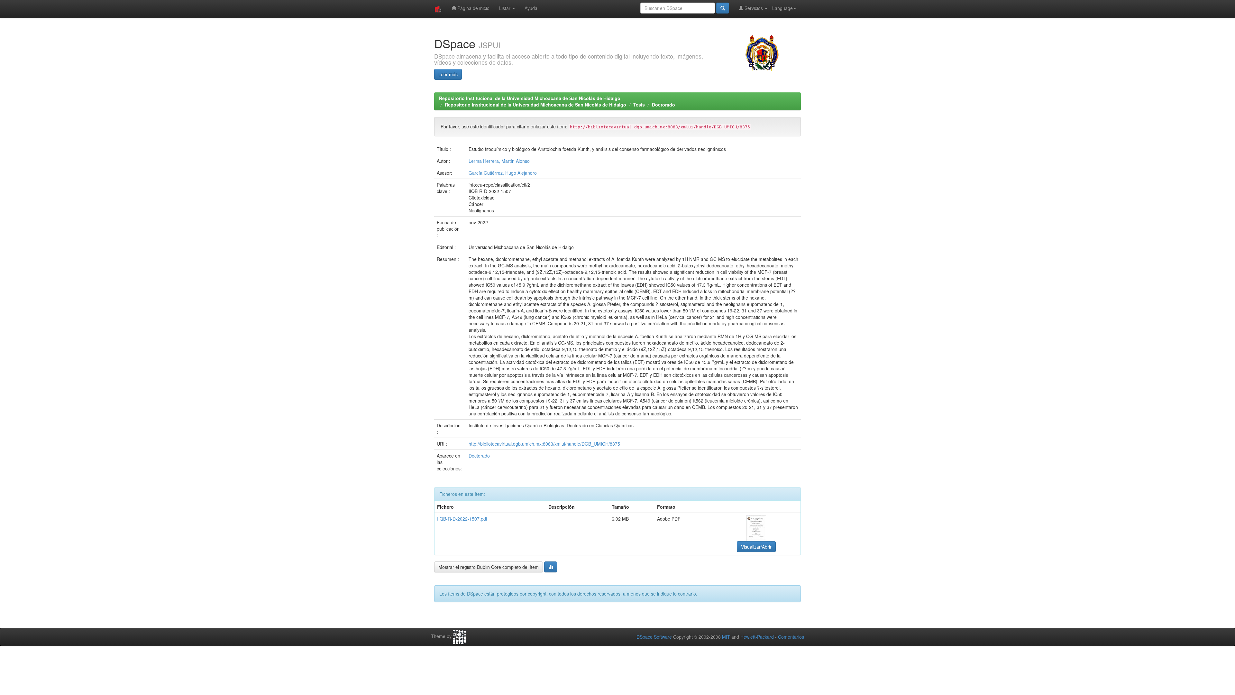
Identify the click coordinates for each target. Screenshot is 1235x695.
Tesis (639, 104)
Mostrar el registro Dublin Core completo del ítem (488, 567)
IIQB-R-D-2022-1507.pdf (462, 518)
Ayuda (531, 8)
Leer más (448, 74)
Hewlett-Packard (757, 637)
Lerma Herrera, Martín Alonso (499, 161)
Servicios (753, 8)
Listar (505, 8)
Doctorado (663, 104)
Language (782, 8)
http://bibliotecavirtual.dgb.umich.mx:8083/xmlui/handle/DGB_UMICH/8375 (544, 443)
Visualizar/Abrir (756, 546)
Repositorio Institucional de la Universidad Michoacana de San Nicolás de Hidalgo (529, 98)
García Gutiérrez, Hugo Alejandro (503, 173)
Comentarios (791, 637)
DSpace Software (654, 637)
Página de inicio (472, 8)
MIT (726, 637)
